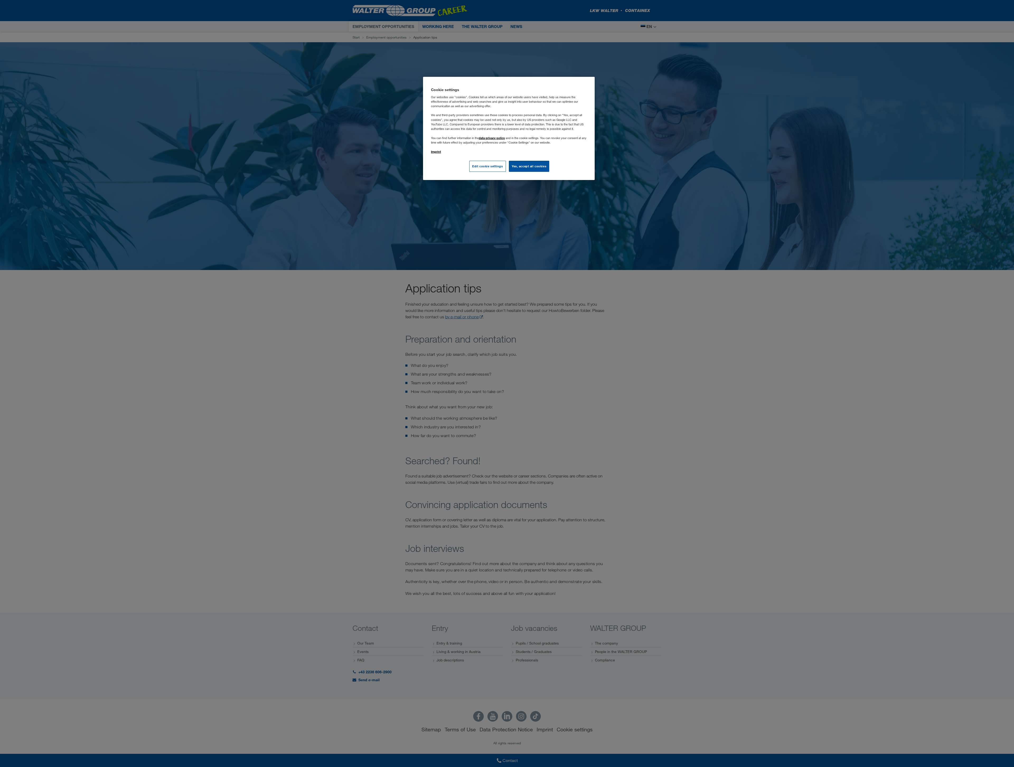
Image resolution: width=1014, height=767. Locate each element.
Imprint (436, 152)
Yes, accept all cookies (529, 166)
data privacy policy (492, 138)
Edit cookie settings (487, 166)
